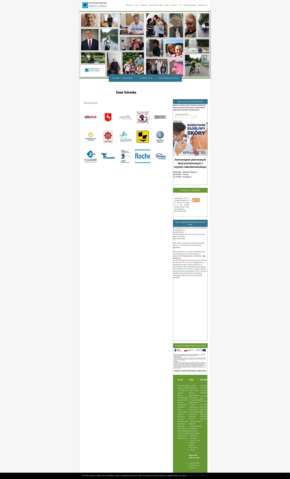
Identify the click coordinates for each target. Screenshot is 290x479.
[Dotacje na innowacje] (190, 368)
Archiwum (174, 5)
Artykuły (166, 5)
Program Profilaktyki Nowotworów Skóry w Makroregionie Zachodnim (194, 392)
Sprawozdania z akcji (155, 5)
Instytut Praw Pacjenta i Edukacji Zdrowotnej (194, 444)
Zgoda (190, 475)
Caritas (192, 450)
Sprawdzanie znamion (168, 78)
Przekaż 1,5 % (146, 78)
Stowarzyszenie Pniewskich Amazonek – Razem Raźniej (195, 430)
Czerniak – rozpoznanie (122, 78)
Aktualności (128, 5)
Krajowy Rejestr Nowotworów (195, 401)
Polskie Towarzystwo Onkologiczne (194, 407)
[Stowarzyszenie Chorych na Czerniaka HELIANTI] (94, 5)
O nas (136, 5)
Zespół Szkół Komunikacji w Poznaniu (194, 465)
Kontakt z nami (202, 5)
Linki (180, 5)
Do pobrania (143, 5)
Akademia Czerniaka (193, 437)
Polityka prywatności (190, 5)
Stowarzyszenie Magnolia (195, 422)
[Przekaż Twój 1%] (199, 200)
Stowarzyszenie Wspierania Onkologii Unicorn (195, 415)
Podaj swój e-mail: (182, 114)
